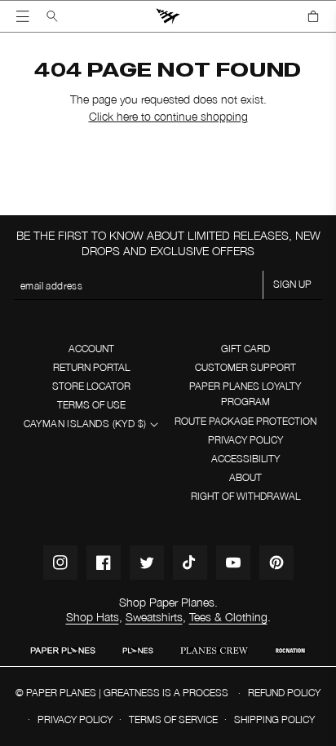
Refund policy (284, 692)
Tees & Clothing (228, 617)
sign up (292, 284)
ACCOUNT (91, 348)
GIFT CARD (245, 348)
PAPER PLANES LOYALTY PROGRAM (245, 394)
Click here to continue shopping (168, 116)
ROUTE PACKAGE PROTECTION (245, 421)
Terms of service (173, 719)
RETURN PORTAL (91, 367)
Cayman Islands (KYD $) (85, 423)
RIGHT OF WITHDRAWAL (245, 496)
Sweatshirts (154, 617)
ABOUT (245, 477)
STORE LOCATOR (91, 386)
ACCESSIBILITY (245, 458)
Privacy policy (75, 719)
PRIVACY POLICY (245, 440)
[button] (22, 16)
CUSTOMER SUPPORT (245, 367)
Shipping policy (274, 719)
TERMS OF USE (91, 405)
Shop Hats (92, 617)
